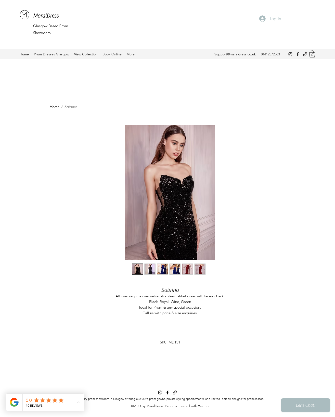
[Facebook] (297, 54)
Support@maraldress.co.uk (235, 54)
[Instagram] (290, 54)
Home (55, 106)
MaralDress (46, 16)
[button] (312, 54)
